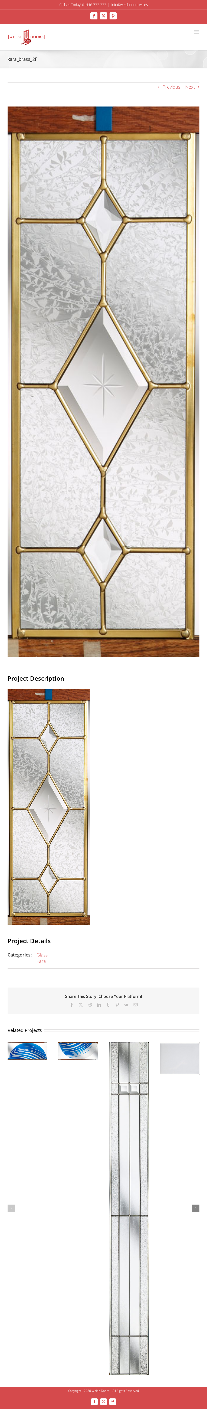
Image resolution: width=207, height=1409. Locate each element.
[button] (11, 1208)
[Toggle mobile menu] (196, 32)
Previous (171, 87)
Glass (42, 955)
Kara (41, 961)
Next (190, 87)
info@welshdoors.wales (129, 4)
